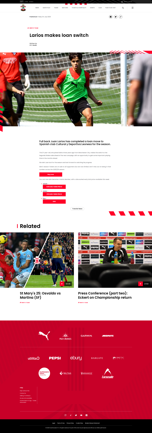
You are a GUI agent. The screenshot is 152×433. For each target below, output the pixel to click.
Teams (56, 8)
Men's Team (34, 28)
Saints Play (46, 8)
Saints (21, 2)
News (37, 8)
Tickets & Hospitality (79, 8)
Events (92, 8)
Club (100, 8)
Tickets (31, 2)
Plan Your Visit (110, 8)
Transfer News (77, 209)
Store (26, 2)
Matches (65, 8)
